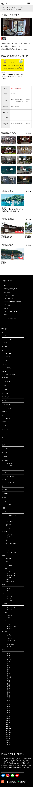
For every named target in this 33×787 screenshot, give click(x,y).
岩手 (8, 687)
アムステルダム (11, 543)
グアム (8, 571)
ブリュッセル (10, 537)
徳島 (8, 653)
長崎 (8, 740)
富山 (8, 673)
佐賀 (8, 655)
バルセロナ (10, 628)
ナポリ (8, 635)
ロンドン (9, 609)
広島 (8, 712)
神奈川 (8, 728)
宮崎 (8, 665)
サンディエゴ (10, 579)
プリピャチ (10, 368)
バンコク (9, 600)
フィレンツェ (10, 644)
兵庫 (8, 704)
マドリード (10, 624)
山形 (8, 683)
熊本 (8, 675)
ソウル (8, 558)
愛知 (8, 724)
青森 (8, 689)
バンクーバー (10, 482)
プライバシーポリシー (10, 311)
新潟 (8, 718)
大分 (8, 699)
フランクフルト (11, 552)
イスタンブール (11, 515)
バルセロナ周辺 (11, 626)
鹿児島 (8, 659)
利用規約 (6, 308)
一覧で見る (28, 133)
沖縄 (8, 697)
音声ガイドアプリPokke (11, 289)
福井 (8, 671)
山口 (8, 661)
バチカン (9, 639)
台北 (8, 590)
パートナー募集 (8, 298)
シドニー (9, 528)
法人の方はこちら (9, 295)
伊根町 (3, 9)
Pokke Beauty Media (10, 318)
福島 (8, 669)
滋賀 (8, 685)
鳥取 (8, 657)
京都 (22, 7)
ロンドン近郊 (10, 607)
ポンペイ (9, 637)
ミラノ (8, 643)
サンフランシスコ (12, 581)
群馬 (8, 726)
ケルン (8, 550)
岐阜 (8, 679)
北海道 (8, 732)
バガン (8, 418)
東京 (8, 744)
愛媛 (8, 701)
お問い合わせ (8, 305)
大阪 (8, 730)
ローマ (8, 646)
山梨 (8, 734)
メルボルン (10, 465)
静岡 (8, 710)
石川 (8, 714)
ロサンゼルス (10, 575)
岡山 (8, 708)
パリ (8, 617)
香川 (8, 691)
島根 (8, 742)
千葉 (8, 703)
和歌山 (8, 677)
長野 (8, 722)
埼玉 (8, 681)
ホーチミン (10, 522)
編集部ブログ (8, 292)
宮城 (8, 693)
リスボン (9, 565)
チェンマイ (10, 596)
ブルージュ (10, 535)
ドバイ (8, 353)
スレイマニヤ (10, 476)
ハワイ (8, 577)
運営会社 (6, 315)
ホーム (3, 7)
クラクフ (9, 339)
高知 (8, 663)
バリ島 (8, 408)
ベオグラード (10, 374)
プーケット (10, 598)
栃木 (8, 706)
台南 (8, 588)
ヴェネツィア (10, 641)
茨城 (8, 720)
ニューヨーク (10, 573)
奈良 (8, 716)
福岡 (8, 695)
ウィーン (9, 463)
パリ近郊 (9, 616)
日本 (15, 7)
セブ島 (8, 505)
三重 (8, 738)
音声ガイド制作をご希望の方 (12, 302)
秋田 (8, 667)
